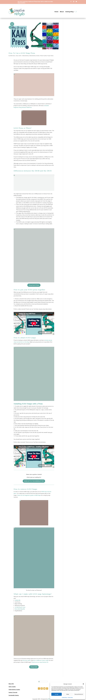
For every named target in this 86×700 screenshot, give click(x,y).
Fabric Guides (12, 686)
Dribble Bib (17, 600)
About (62, 11)
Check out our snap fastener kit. (40, 662)
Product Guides (43, 55)
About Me (11, 683)
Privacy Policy (70, 697)
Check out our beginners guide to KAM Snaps (29, 495)
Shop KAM (34, 667)
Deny (67, 694)
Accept (56, 694)
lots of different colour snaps (40, 660)
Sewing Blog (69, 11)
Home (56, 11)
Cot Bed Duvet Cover (20, 607)
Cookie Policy (64, 697)
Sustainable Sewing (14, 695)
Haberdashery (25, 55)
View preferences (79, 694)
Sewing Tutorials (13, 692)
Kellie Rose (12, 55)
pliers (29, 660)
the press (24, 660)
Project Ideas (50, 55)
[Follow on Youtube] (76, 1)
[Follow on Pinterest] (47, 688)
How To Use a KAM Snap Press (22, 53)
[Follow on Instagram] (74, 1)
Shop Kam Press (34, 285)
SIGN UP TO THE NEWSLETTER (34, 481)
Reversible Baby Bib (20, 609)
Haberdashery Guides (34, 55)
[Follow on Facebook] (71, 1)
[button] (83, 684)
